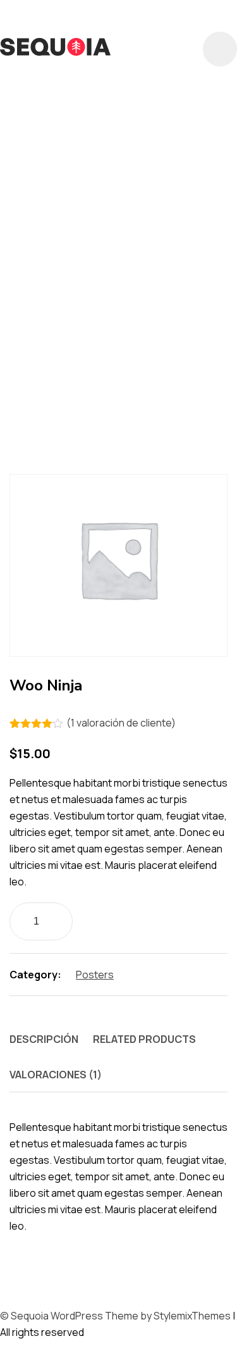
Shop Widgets (55, 339)
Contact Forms (64, 137)
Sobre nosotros (67, 359)
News (21, 278)
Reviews (150, 299)
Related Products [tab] (144, 1039)
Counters (41, 197)
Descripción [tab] (43, 1039)
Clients (113, 96)
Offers (71, 278)
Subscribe (41, 400)
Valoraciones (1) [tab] (55, 1075)
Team (103, 400)
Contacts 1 (173, 137)
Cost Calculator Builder (103, 177)
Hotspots (123, 238)
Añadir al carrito (150, 919)
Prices (124, 278)
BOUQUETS (41, 76)
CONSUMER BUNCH (71, 116)
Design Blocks (139, 197)
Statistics (162, 380)
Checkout (41, 96)
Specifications (59, 380)
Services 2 (40, 319)
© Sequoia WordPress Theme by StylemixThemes (115, 1316)
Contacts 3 (141, 157)
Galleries (176, 218)
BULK (102, 76)
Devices (30, 218)
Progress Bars (59, 299)
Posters (95, 975)
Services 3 (120, 319)
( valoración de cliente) (121, 723)
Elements (99, 218)
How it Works (54, 258)
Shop (181, 319)
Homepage (41, 238)
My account (157, 258)
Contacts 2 (47, 157)
